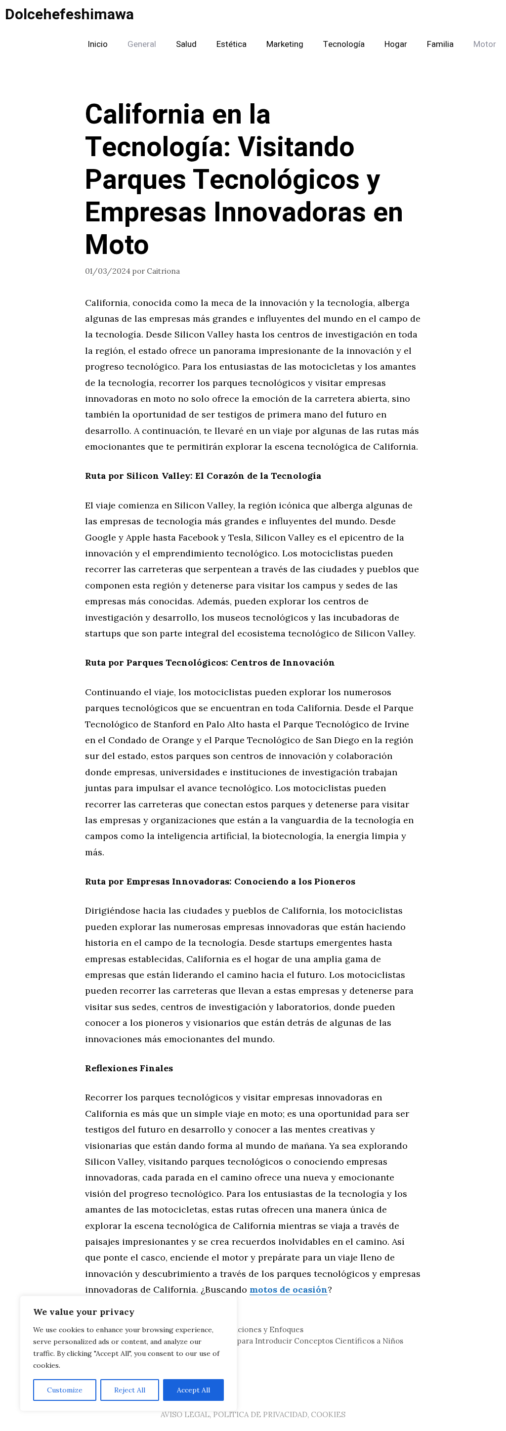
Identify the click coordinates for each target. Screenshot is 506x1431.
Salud (186, 44)
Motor (484, 44)
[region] (128, 1353)
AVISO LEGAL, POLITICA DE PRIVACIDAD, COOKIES (253, 1414)
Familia (440, 44)
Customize (65, 1390)
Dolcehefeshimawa (69, 15)
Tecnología (344, 44)
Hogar (395, 44)
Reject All (129, 1390)
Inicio (97, 44)
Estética (231, 44)
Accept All (193, 1390)
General (141, 44)
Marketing (284, 44)
